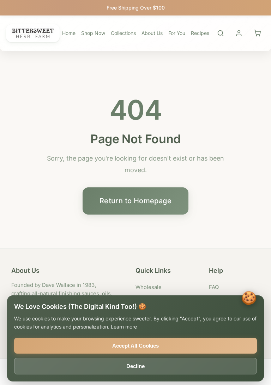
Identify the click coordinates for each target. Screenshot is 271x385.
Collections (123, 33)
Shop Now (93, 33)
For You (176, 33)
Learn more (124, 327)
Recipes (200, 33)
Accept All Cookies (135, 346)
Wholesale (149, 287)
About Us (152, 33)
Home (69, 33)
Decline (135, 366)
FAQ (214, 287)
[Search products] (220, 33)
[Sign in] (239, 33)
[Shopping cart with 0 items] (257, 33)
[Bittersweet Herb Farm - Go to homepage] (33, 33)
